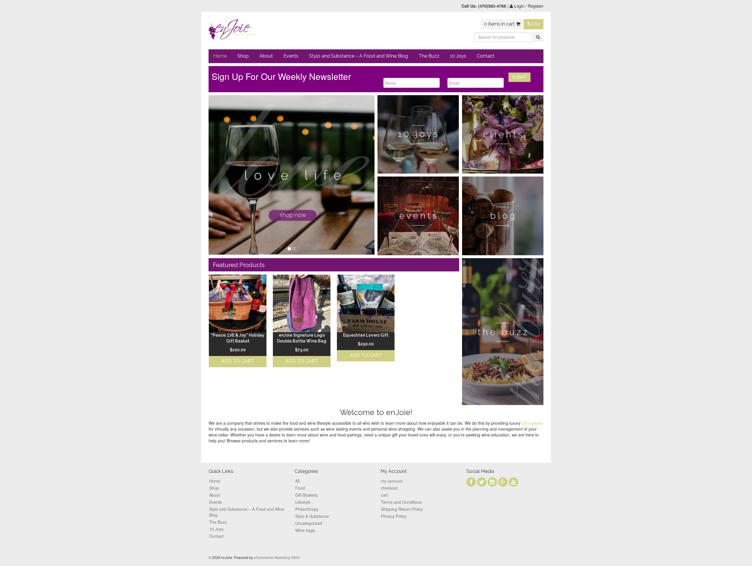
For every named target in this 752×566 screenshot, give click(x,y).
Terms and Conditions (401, 502)
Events (290, 56)
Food (300, 488)
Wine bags (305, 530)
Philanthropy (306, 509)
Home (220, 56)
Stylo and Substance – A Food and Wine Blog (358, 56)
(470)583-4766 (492, 6)
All (297, 481)
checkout (389, 488)
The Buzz (429, 56)
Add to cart (237, 361)
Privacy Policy (394, 516)
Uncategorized (308, 523)
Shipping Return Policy (402, 509)
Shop (243, 56)
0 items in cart (500, 24)
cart (384, 495)
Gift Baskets (306, 495)
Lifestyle (302, 502)
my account (391, 481)
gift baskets (532, 423)
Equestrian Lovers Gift (365, 335)
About (266, 56)
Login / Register (528, 6)
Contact (485, 56)
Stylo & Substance (312, 516)
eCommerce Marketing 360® (277, 557)
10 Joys (458, 56)
